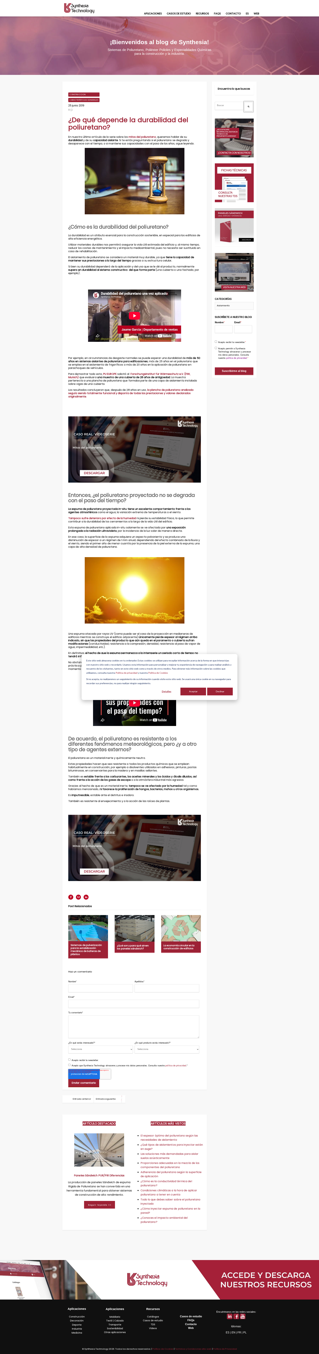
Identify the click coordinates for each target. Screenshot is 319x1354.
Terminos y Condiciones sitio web (193, 1349)
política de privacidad (175, 1065)
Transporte (114, 1324)
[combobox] (229, 106)
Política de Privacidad (225, 1349)
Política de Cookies (158, 672)
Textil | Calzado (115, 1320)
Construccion (77, 94)
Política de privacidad (126, 672)
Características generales (83, 100)
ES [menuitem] (247, 13)
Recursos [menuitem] (202, 13)
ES (227, 1332)
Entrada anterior (82, 1098)
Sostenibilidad (115, 1328)
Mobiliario (114, 1316)
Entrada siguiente (106, 1098)
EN (233, 1332)
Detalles (166, 691)
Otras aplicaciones (115, 1332)
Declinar (220, 691)
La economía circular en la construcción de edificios (179, 947)
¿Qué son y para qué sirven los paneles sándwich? (133, 947)
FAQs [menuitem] (217, 13)
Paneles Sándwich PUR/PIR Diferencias (99, 1175)
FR (239, 1332)
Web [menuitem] (256, 13)
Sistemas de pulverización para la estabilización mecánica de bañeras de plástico (86, 950)
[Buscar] (248, 106)
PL (245, 1332)
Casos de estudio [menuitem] (179, 13)
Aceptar (193, 691)
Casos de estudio (153, 1320)
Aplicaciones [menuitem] (153, 13)
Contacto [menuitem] (233, 13)
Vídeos (153, 1328)
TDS (153, 1324)
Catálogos (153, 1316)
